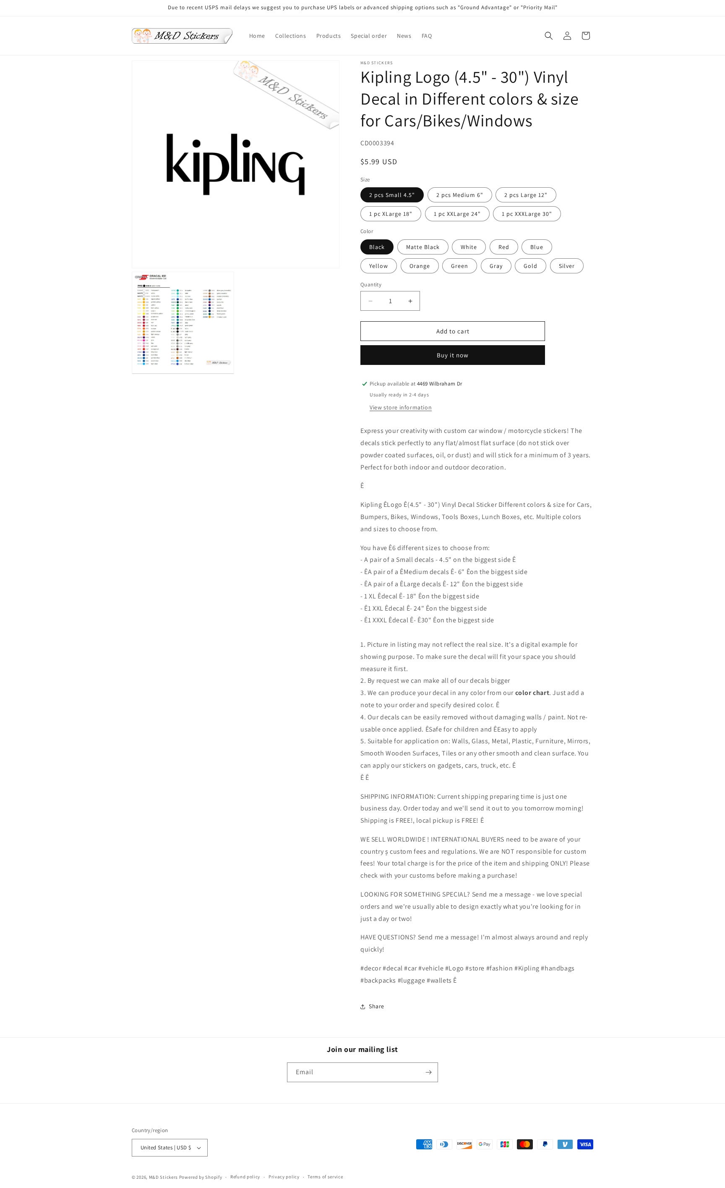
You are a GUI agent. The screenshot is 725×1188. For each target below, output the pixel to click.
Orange (419, 266)
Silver (567, 266)
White (469, 247)
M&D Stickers (163, 1177)
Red (503, 247)
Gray (496, 266)
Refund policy (245, 1177)
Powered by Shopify (200, 1177)
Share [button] (376, 1006)
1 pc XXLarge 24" (457, 214)
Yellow (378, 266)
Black (377, 247)
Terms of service (325, 1177)
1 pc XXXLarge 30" (527, 214)
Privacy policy (284, 1177)
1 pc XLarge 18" (390, 214)
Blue (536, 247)
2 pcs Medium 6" (459, 195)
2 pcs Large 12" (526, 195)
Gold (530, 266)
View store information (401, 407)
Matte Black (423, 247)
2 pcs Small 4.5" (392, 195)
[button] (549, 35)
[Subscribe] (428, 1072)
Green (459, 266)
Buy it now (453, 355)
